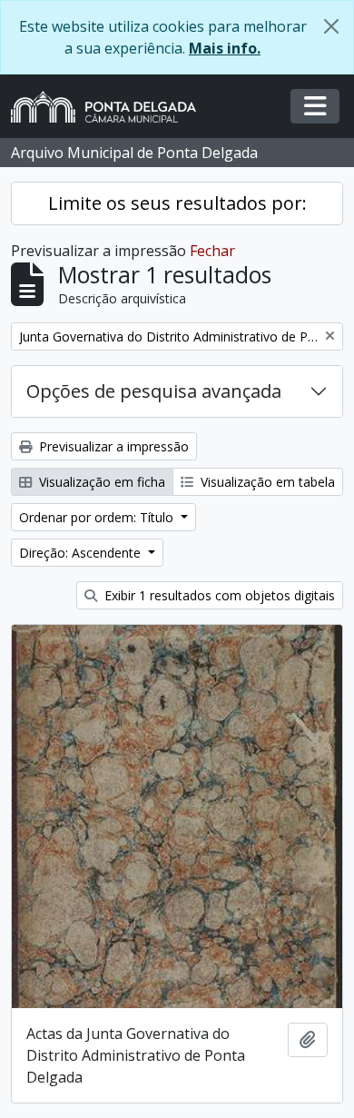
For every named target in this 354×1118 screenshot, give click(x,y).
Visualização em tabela (266, 481)
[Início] (111, 107)
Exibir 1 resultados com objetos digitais (218, 595)
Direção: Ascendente (81, 552)
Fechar (212, 251)
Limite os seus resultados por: (177, 203)
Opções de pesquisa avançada (153, 391)
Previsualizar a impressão (112, 446)
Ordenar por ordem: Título (98, 517)
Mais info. (225, 48)
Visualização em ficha (100, 481)
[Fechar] (331, 26)
